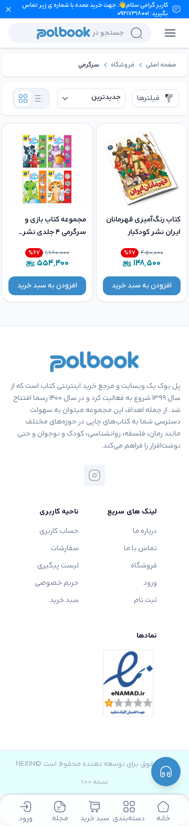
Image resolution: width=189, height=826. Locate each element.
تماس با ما (140, 548)
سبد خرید (64, 600)
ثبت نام (145, 600)
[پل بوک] (94, 361)
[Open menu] (170, 33)
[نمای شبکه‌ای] (23, 98)
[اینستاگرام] (94, 475)
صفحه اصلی (161, 65)
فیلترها (148, 98)
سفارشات (65, 548)
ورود (150, 583)
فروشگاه (122, 65)
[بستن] (8, 9)
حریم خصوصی (57, 583)
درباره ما (145, 531)
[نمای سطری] (39, 98)
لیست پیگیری (58, 566)
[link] (161, 65)
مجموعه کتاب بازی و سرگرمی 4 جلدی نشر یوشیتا (54, 232)
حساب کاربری (59, 531)
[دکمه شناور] (166, 771)
